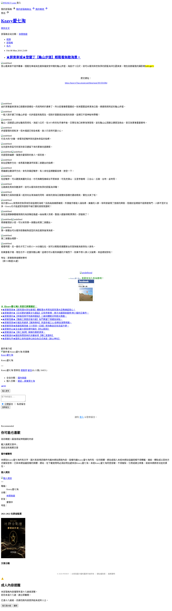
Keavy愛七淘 (13, 20)
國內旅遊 (22, 378)
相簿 (8, 39)
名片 (8, 46)
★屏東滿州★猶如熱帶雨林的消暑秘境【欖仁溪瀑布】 (28, 335)
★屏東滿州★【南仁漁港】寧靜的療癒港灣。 (23, 332)
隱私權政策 (101, 574)
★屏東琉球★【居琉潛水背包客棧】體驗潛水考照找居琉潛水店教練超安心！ (39, 310)
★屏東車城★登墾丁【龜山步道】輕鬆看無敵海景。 (43, 57)
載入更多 (5, 391)
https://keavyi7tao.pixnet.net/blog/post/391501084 (86, 83)
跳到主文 (5, 28)
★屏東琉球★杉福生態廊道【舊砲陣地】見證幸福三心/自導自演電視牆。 (37, 322)
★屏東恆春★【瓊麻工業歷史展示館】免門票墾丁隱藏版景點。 (32, 319)
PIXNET (66, 574)
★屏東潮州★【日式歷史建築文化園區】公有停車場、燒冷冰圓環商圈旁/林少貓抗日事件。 (45, 313)
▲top (3, 386)
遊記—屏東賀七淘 (26, 381)
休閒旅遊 (23, 34)
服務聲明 (111, 574)
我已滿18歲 (6, 606)
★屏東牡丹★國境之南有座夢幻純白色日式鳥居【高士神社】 (31, 339)
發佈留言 (5, 407)
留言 (30, 370)
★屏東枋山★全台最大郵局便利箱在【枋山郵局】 (26, 329)
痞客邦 (24, 370)
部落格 (9, 43)
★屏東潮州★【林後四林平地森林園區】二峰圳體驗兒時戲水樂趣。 (34, 316)
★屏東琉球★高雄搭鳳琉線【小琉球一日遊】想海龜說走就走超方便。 (35, 326)
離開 (15, 606)
